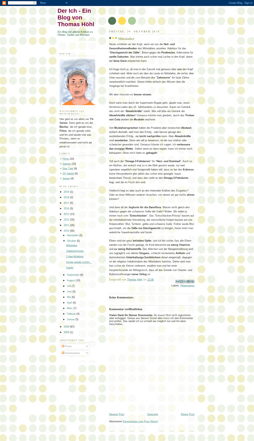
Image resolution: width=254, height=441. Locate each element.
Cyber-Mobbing (74, 256)
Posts (68, 346)
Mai (69, 297)
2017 (67, 202)
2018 (67, 197)
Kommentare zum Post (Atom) (140, 421)
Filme (66, 158)
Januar (71, 319)
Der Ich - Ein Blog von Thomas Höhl (76, 17)
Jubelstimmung (75, 251)
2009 (67, 326)
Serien (66, 178)
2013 (67, 214)
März (70, 308)
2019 (67, 191)
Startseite (152, 414)
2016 (67, 208)
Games (67, 163)
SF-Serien (68, 173)
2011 (67, 225)
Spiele (69, 267)
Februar (71, 313)
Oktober (72, 240)
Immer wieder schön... (79, 262)
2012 (67, 219)
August (71, 280)
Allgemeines (187, 285)
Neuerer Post (116, 414)
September (73, 274)
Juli (69, 285)
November (73, 235)
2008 (67, 332)
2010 (67, 230)
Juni (69, 291)
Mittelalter (71, 245)
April (70, 302)
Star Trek (68, 168)
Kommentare (72, 353)
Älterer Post (187, 414)
